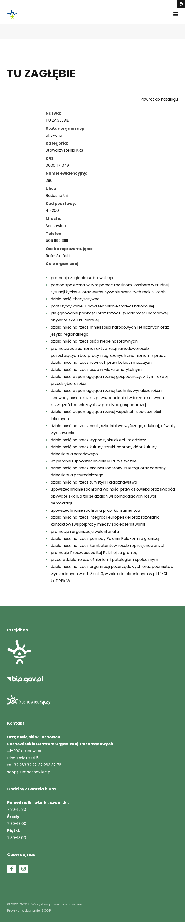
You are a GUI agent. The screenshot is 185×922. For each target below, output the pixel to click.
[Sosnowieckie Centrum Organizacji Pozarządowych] (12, 14)
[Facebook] (11, 869)
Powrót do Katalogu (159, 99)
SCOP (46, 910)
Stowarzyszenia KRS (64, 150)
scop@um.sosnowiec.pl (29, 772)
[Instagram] (23, 869)
